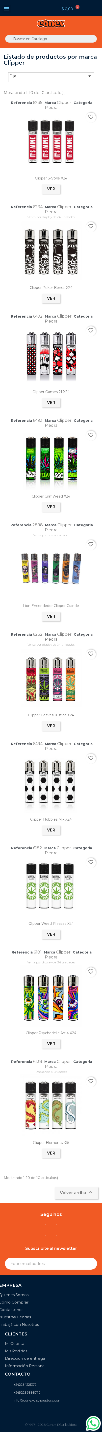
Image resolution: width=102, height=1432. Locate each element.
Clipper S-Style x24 (51, 178)
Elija (51, 76)
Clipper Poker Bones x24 (51, 287)
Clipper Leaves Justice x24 (51, 715)
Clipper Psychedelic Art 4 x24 (51, 1033)
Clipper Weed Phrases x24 (51, 923)
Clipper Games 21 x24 (51, 392)
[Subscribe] (90, 1264)
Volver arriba (76, 1192)
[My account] (34, 7)
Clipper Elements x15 (51, 1142)
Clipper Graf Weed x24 (51, 496)
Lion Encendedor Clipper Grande (51, 605)
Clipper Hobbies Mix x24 (51, 819)
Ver (51, 189)
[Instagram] (51, 1230)
